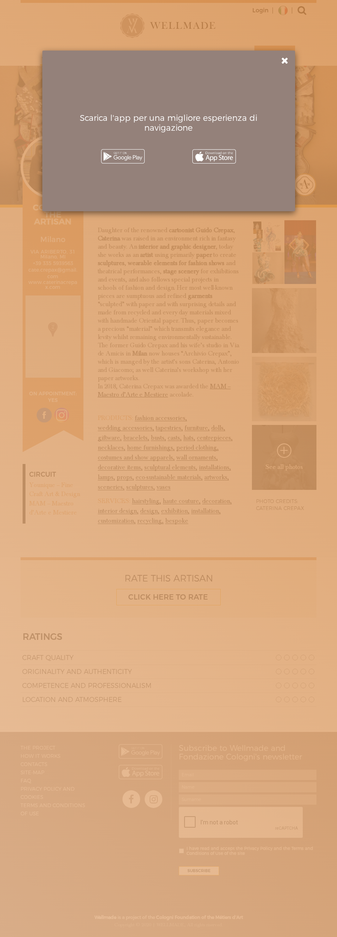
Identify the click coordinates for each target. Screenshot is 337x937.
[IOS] (214, 156)
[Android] (123, 156)
